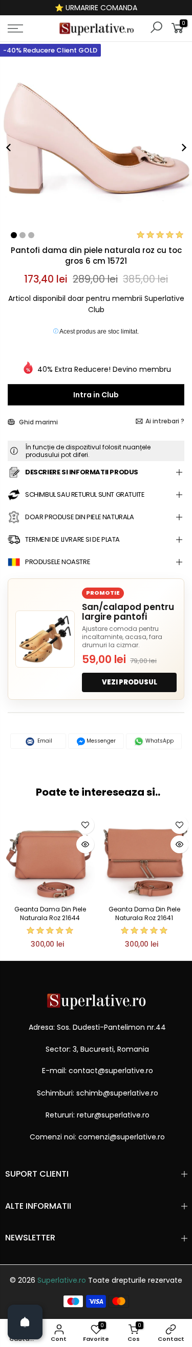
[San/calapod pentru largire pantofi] (45, 639)
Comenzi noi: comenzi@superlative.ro (97, 1137)
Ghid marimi (37, 422)
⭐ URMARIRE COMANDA (96, 8)
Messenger (100, 741)
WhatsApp (159, 741)
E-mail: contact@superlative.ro (97, 1070)
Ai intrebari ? (164, 421)
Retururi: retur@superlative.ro (98, 1115)
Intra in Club (96, 395)
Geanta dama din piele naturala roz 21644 (50, 913)
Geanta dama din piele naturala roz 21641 (144, 913)
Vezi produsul (129, 682)
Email (44, 741)
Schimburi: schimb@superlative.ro (97, 1093)
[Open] (25, 1322)
